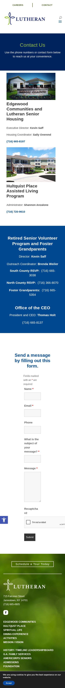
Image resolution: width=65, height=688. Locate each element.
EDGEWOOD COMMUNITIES (19, 622)
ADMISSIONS (11, 662)
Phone (28, 422)
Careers (18, 5)
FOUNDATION (11, 666)
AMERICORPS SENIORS (17, 658)
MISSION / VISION (13, 642)
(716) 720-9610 (15, 211)
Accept (9, 683)
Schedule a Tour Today (33, 564)
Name (28, 388)
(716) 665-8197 (15, 141)
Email (28, 405)
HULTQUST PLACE (14, 626)
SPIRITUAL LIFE (12, 630)
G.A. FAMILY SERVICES (17, 654)
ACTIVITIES (10, 638)
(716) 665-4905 (11, 604)
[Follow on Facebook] (5, 612)
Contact (47, 5)
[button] (4, 520)
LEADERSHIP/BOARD (41, 650)
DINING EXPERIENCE (15, 634)
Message (30, 468)
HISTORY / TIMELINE (15, 650)
